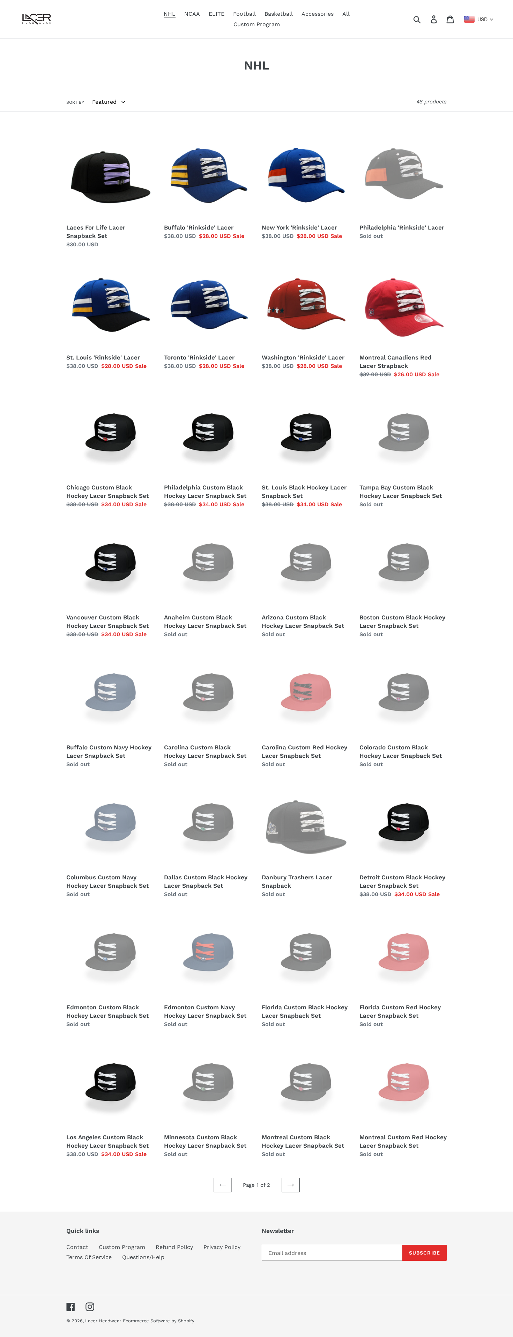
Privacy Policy (221, 1247)
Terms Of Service (89, 1257)
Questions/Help (143, 1257)
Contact (77, 1247)
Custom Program (122, 1247)
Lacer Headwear (103, 1320)
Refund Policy (174, 1247)
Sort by (75, 102)
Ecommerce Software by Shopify (158, 1320)
